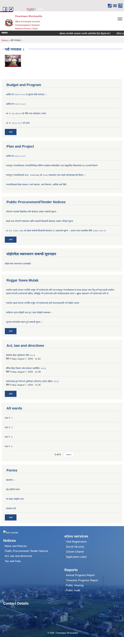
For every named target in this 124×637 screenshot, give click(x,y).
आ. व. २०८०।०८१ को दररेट (18, 123)
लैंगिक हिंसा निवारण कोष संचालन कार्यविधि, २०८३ (26, 368)
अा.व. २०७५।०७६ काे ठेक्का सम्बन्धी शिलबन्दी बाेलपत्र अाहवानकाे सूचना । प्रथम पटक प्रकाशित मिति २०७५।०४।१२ (56, 230)
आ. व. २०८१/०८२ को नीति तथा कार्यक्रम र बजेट (26, 113)
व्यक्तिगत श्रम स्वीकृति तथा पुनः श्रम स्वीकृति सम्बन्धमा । (29, 312)
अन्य (10, 132)
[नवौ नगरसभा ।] (13, 60)
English (30, 9)
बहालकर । (10, 480)
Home (5, 40)
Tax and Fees (13, 561)
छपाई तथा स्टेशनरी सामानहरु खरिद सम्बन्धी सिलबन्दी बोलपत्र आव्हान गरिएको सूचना (39, 221)
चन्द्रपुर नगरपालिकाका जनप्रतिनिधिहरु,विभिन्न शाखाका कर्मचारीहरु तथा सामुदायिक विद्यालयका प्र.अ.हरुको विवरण (52, 165)
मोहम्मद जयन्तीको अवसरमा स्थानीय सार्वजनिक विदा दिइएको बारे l (80, 33)
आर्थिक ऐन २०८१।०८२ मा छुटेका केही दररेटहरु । (26, 94)
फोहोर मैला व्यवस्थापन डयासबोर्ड (18, 263)
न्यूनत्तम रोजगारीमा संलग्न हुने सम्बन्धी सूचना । (24, 322)
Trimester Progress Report (82, 580)
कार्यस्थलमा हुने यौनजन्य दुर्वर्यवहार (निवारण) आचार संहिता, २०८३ (32, 381)
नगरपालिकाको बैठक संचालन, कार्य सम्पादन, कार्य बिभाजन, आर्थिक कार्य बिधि (36, 184)
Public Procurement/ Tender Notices (26, 551)
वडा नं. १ (8, 418)
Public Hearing (74, 585)
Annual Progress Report (80, 575)
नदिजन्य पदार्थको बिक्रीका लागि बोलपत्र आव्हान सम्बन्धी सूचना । (32, 211)
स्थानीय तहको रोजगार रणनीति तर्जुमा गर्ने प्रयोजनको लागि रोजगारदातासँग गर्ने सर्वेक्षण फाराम (42, 303)
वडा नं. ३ (8, 437)
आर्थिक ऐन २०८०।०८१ (16, 156)
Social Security (75, 546)
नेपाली (40, 9)
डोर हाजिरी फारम (13, 489)
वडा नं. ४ (8, 446)
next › (69, 454)
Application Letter (76, 556)
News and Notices (16, 546)
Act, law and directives (18, 556)
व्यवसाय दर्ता (11, 508)
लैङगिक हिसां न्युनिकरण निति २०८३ (20, 355)
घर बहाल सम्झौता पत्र (15, 499)
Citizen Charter (75, 551)
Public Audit (73, 590)
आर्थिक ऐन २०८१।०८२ (16, 104)
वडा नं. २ (8, 427)
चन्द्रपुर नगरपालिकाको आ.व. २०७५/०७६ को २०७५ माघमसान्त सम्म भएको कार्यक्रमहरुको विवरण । (46, 175)
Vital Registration (76, 541)
